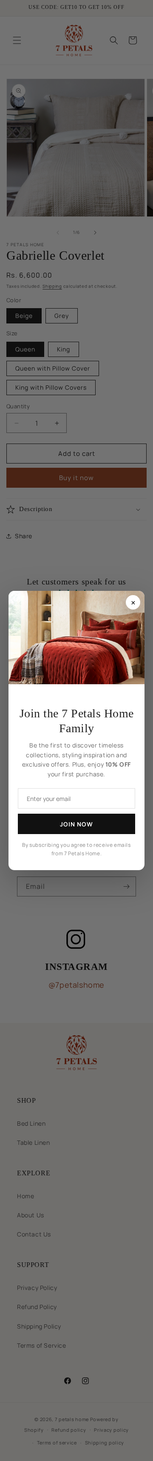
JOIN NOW (76, 824)
